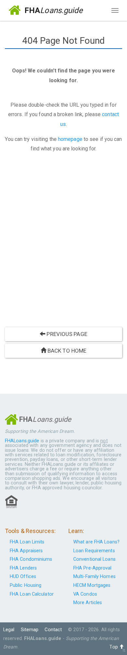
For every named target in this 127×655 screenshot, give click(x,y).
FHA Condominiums (31, 559)
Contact (53, 629)
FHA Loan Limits (27, 542)
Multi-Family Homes (94, 576)
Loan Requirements (94, 551)
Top (114, 647)
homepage (70, 139)
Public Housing (25, 585)
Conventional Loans (94, 559)
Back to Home (66, 350)
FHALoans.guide (22, 441)
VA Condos (85, 594)
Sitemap (30, 629)
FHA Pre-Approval (92, 568)
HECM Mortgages (91, 585)
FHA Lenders (23, 568)
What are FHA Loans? (96, 542)
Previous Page (66, 334)
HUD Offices (23, 576)
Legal (9, 629)
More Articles (87, 602)
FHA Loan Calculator (32, 594)
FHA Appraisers (26, 551)
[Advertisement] (63, 241)
